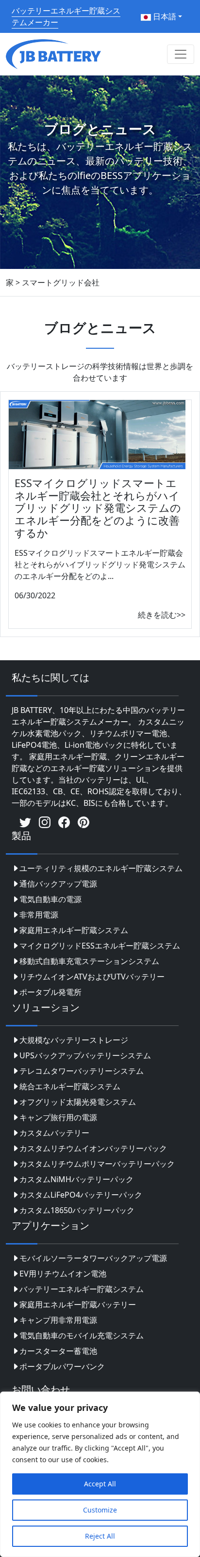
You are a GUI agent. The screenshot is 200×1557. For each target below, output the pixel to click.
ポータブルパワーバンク (62, 1366)
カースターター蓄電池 (58, 1351)
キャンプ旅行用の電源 (58, 1117)
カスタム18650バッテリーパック (76, 1210)
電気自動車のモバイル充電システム (81, 1335)
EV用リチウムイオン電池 (62, 1273)
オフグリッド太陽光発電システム (77, 1102)
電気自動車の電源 (50, 899)
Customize (100, 1509)
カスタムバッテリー (54, 1132)
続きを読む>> (161, 614)
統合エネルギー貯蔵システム (69, 1086)
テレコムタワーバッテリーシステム (81, 1071)
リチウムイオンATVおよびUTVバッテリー (92, 976)
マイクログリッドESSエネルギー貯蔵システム (99, 945)
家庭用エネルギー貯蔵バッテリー (77, 1304)
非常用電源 (38, 914)
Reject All (100, 1536)
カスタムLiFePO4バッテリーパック (80, 1194)
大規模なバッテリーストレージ (73, 1040)
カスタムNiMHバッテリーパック (76, 1179)
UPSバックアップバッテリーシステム (85, 1055)
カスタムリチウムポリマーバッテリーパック (97, 1163)
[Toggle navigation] (180, 54)
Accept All (100, 1483)
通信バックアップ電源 (58, 883)
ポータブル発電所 (50, 992)
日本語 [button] (163, 16)
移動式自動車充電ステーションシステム (89, 961)
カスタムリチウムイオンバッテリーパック (93, 1148)
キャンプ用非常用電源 (58, 1320)
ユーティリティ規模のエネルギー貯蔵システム (101, 868)
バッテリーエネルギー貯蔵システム (81, 1289)
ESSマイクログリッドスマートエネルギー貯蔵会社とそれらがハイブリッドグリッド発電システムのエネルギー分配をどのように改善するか (98, 508)
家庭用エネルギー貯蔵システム (73, 930)
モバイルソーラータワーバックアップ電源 (93, 1258)
